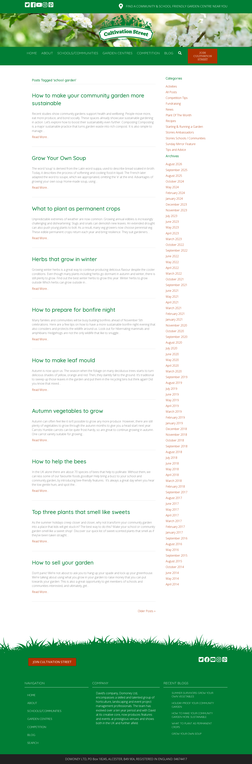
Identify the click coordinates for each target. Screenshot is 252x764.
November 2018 (176, 435)
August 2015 (174, 561)
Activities (171, 86)
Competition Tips (177, 98)
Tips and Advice (176, 150)
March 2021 (174, 308)
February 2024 (175, 193)
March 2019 (174, 411)
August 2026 (174, 164)
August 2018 (174, 452)
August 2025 (174, 176)
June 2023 (172, 222)
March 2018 (174, 481)
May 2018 (172, 469)
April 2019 (172, 406)
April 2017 (172, 515)
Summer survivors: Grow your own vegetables (192, 694)
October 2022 (175, 245)
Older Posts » (147, 611)
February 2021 (175, 314)
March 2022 (174, 273)
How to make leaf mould (63, 360)
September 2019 (176, 377)
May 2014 (172, 579)
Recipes (171, 121)
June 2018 (172, 463)
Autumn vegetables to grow (67, 410)
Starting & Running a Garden (184, 127)
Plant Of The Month (178, 115)
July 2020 (171, 348)
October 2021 (175, 279)
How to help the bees (59, 461)
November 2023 (176, 210)
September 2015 (176, 555)
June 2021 (172, 291)
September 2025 (176, 170)
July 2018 (171, 458)
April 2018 (172, 475)
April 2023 (172, 233)
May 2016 (172, 550)
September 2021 (176, 285)
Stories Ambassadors (180, 132)
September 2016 (176, 538)
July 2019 (171, 389)
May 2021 (172, 297)
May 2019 (172, 400)
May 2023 (172, 227)
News (169, 109)
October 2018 (175, 440)
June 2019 (172, 394)
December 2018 (176, 429)
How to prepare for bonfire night (73, 309)
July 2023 (171, 216)
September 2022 (176, 250)
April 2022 (172, 268)
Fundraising (173, 103)
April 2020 (172, 366)
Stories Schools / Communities (186, 138)
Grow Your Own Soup (59, 157)
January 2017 (174, 532)
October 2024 (175, 181)
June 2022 (172, 256)
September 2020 (176, 337)
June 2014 (172, 573)
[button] (27, 5)
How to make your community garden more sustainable (192, 715)
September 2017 (176, 492)
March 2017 (174, 521)
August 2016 (174, 544)
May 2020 (172, 360)
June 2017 (172, 504)
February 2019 (175, 417)
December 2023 (176, 204)
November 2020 (176, 325)
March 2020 (174, 371)
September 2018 (176, 446)
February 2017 (175, 527)
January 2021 (174, 319)
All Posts (171, 92)
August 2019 (174, 383)
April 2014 (172, 584)
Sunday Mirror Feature (181, 144)
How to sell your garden (63, 562)
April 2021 (172, 302)
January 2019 (174, 423)
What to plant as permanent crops (76, 208)
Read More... (40, 137)
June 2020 (172, 354)
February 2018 (175, 486)
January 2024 (174, 199)
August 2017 (174, 498)
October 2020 (175, 331)
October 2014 (175, 567)
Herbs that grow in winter (64, 259)
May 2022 (172, 262)
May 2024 (172, 187)
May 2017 (172, 509)
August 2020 (174, 342)
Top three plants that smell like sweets (81, 511)
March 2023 (174, 239)
